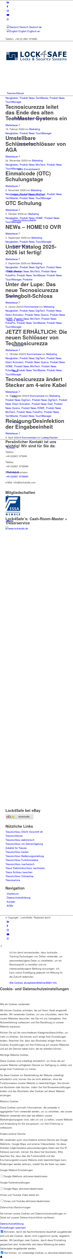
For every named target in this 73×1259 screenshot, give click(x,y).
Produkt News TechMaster (34, 98)
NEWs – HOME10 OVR (33, 227)
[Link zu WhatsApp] (8, 19)
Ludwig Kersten (49, 437)
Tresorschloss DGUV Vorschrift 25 (24, 832)
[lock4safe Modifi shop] (36, 68)
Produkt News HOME (31, 218)
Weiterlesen (11, 125)
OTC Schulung (23, 203)
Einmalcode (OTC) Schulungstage (28, 176)
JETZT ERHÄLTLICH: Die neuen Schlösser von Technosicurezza (36, 337)
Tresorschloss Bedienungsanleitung (24, 856)
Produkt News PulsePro (29, 412)
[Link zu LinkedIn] (8, 2)
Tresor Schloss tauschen (18, 872)
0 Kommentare (30, 306)
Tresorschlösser (14, 835)
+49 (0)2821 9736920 (16, 476)
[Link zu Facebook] (7, 6)
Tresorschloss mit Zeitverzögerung (24, 844)
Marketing (34, 129)
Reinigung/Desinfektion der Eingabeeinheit (34, 423)
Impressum (13, 893)
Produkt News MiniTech (32, 164)
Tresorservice (12, 880)
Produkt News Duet (42, 404)
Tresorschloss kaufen (17, 852)
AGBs (10, 905)
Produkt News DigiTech (32, 267)
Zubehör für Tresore (16, 848)
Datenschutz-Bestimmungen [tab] (15, 1207)
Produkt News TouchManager (35, 133)
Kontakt (11, 901)
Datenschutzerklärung (18, 897)
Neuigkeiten (11, 98)
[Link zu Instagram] (8, 10)
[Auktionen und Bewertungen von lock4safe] (19, 818)
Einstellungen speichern (13, 1227)
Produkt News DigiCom (18, 400)
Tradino (55, 917)
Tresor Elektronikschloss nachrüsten (25, 868)
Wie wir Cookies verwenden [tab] (15, 1004)
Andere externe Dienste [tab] (12, 1134)
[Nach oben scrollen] (1, 946)
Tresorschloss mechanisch (19, 864)
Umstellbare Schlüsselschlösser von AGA (35, 143)
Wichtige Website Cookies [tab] (14, 1055)
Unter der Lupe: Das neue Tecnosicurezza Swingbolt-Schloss (31, 290)
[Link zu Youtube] (8, 15)
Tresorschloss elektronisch (19, 840)
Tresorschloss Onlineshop (19, 876)
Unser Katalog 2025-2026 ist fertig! (30, 249)
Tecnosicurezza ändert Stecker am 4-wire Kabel (36, 382)
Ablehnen (41, 982)
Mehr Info (51, 982)
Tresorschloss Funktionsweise (21, 860)
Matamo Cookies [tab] (9, 1101)
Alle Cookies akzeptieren (22, 982)
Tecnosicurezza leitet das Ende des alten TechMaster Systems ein (36, 112)
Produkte (27, 279)
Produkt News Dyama (36, 314)
